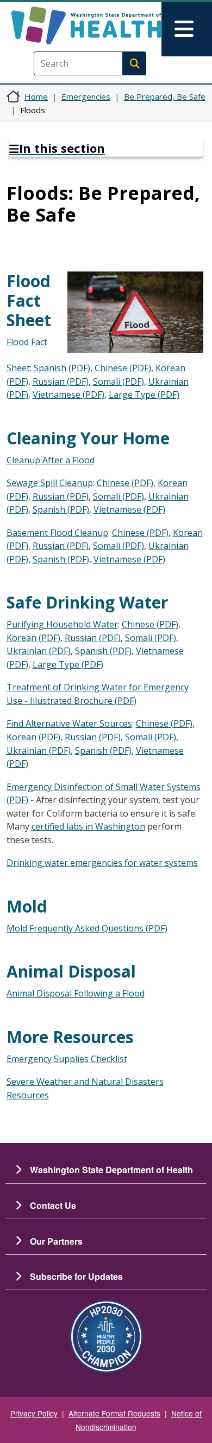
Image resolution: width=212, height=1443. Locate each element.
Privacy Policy (34, 1413)
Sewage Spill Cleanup (50, 483)
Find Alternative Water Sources (69, 723)
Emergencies (85, 96)
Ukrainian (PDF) (39, 651)
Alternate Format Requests (114, 1413)
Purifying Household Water (62, 624)
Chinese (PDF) (123, 368)
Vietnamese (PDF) (68, 394)
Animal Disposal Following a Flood (76, 993)
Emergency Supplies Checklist (67, 1059)
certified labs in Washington (88, 826)
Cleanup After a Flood (51, 460)
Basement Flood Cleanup (57, 533)
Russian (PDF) (61, 381)
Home (36, 96)
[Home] (86, 25)
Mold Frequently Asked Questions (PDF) (87, 928)
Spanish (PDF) (62, 368)
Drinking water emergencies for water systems (102, 863)
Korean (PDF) (33, 638)
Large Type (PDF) (144, 394)
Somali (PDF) (118, 381)
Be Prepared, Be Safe (164, 96)
